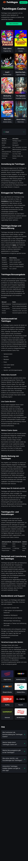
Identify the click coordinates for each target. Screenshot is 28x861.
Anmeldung (4, 201)
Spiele (14, 245)
